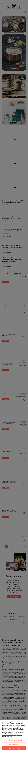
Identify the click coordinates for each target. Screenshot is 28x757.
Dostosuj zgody (14, 744)
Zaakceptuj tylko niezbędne (14, 740)
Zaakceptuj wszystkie (14, 748)
